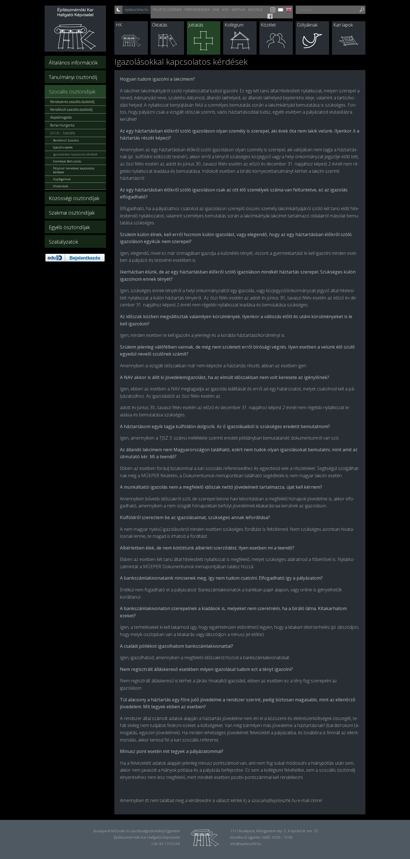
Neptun (238, 9)
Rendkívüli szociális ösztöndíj (71, 109)
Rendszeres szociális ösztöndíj (72, 101)
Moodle (255, 9)
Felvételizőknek (167, 9)
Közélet (268, 25)
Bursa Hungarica (62, 125)
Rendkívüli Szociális (66, 140)
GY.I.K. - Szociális (62, 133)
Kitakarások (60, 186)
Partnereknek (197, 9)
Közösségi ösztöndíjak (74, 198)
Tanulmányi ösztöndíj (73, 77)
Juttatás (195, 25)
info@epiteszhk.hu (245, 843)
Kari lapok (343, 25)
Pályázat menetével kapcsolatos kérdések (73, 170)
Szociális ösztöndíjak (72, 91)
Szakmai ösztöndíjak (72, 212)
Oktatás (159, 25)
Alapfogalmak (62, 179)
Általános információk (73, 62)
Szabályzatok (63, 241)
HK (119, 25)
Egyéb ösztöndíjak (69, 227)
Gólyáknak (307, 25)
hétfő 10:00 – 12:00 (277, 837)
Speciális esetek (63, 147)
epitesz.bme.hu (136, 9)
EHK (216, 9)
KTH (225, 9)
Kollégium (234, 25)
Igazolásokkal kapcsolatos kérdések (75, 154)
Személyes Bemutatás (67, 161)
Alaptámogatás (61, 117)
